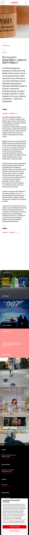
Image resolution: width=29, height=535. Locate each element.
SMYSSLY (4, 52)
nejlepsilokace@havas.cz (7, 473)
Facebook (12, 113)
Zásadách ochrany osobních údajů (13, 519)
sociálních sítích (7, 147)
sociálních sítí (18, 193)
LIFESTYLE (6, 45)
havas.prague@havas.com (7, 458)
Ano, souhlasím (14, 526)
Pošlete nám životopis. (6, 486)
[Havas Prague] (14, 3)
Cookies (8, 515)
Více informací (14, 530)
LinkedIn (5, 113)
